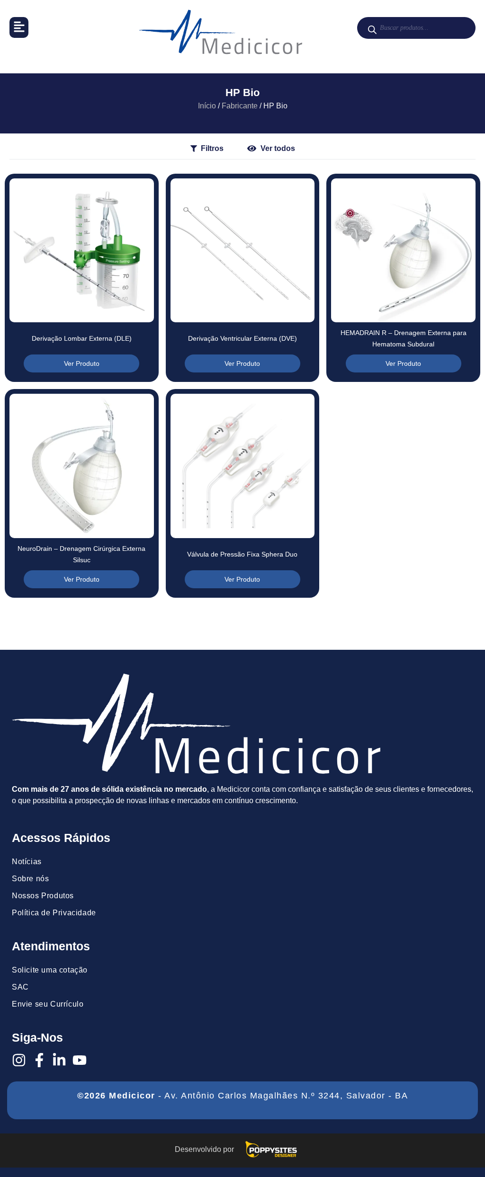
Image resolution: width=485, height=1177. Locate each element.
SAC (20, 987)
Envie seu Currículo (47, 1004)
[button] (18, 27)
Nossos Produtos (43, 896)
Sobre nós (30, 879)
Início (207, 106)
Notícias (27, 862)
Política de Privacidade (54, 913)
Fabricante (240, 106)
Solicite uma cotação (50, 970)
